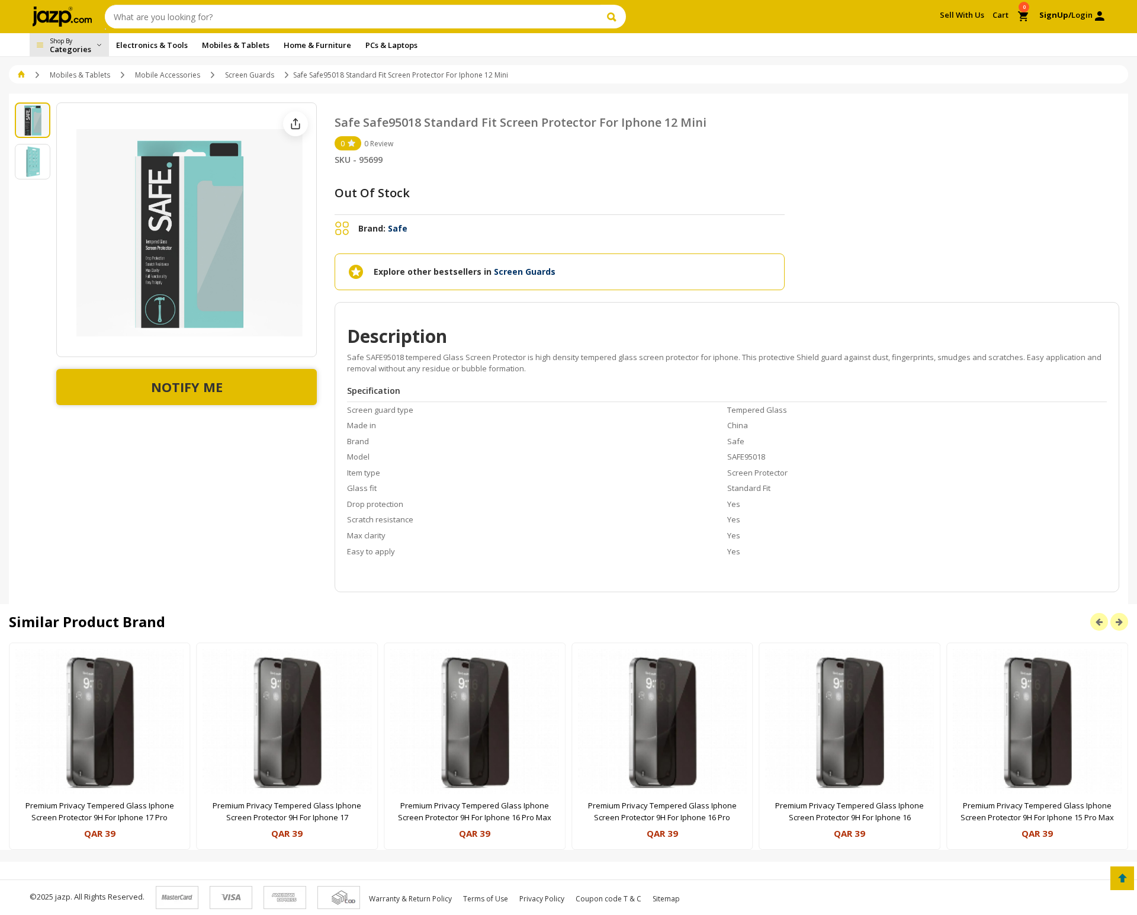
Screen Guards (249, 75)
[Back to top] (1122, 878)
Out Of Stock (372, 193)
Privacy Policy (541, 899)
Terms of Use (485, 899)
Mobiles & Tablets (80, 75)
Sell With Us (962, 14)
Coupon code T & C (608, 899)
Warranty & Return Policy (410, 899)
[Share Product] (295, 123)
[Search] (613, 16)
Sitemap (666, 899)
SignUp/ (1055, 14)
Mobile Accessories (167, 75)
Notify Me (187, 387)
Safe (397, 228)
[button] (22, 75)
